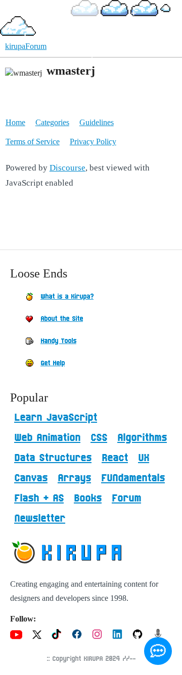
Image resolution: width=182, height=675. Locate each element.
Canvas (31, 478)
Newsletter (39, 519)
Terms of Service (33, 141)
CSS (98, 438)
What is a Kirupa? (67, 297)
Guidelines (96, 122)
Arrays (74, 478)
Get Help (52, 363)
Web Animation (47, 438)
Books (88, 498)
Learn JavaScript (55, 418)
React (115, 458)
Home (15, 122)
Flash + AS (39, 498)
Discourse (67, 168)
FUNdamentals (133, 478)
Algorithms (142, 438)
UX (143, 458)
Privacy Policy (93, 141)
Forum (126, 498)
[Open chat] (158, 651)
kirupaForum (26, 46)
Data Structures (53, 458)
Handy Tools (58, 341)
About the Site (61, 319)
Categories (52, 122)
